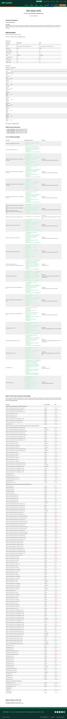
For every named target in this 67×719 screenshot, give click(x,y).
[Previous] (31, 15)
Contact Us (56, 5)
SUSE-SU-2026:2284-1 (11, 131)
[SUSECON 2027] (39, 1)
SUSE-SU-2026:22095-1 (11, 129)
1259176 (14, 123)
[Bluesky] (64, 712)
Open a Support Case (7, 717)
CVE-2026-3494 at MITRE (10, 22)
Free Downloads (62, 5)
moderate (20, 36)
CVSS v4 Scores (8, 65)
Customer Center (47, 1)
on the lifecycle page (13, 400)
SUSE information (11, 32)
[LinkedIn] (62, 712)
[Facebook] (57, 712)
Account (53, 1)
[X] (59, 712)
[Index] (34, 15)
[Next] (37, 15)
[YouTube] (55, 712)
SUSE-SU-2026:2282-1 (11, 130)
